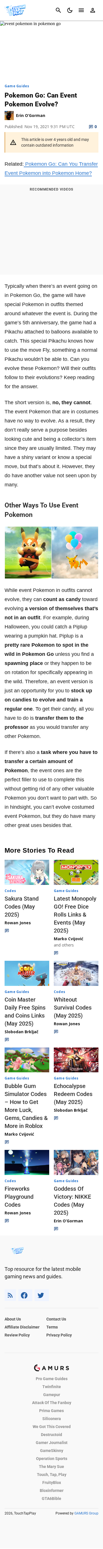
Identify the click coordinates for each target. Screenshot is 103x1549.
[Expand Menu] (81, 10)
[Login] (92, 10)
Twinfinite (51, 1386)
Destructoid (51, 1434)
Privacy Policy (59, 1335)
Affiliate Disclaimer (22, 1327)
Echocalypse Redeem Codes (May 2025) (73, 1094)
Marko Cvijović (68, 938)
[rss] (10, 1295)
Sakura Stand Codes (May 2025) (22, 906)
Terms (52, 1327)
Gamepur (51, 1394)
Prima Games (51, 1410)
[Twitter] (42, 1295)
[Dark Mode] (70, 10)
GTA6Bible (51, 1498)
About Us (13, 1319)
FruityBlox (51, 1482)
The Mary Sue (51, 1466)
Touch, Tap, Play (51, 1474)
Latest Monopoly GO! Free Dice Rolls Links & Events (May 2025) (75, 914)
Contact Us (56, 1319)
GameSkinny (51, 1450)
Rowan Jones (18, 922)
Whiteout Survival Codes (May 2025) (73, 1007)
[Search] (58, 10)
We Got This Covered (52, 1426)
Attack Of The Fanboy (51, 1402)
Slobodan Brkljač (21, 1031)
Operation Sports (51, 1458)
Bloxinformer (52, 1490)
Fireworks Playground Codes (19, 1196)
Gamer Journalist (52, 1442)
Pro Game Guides (52, 1378)
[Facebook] (25, 1295)
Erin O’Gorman (68, 1221)
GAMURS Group (86, 1513)
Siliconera (51, 1418)
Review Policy (17, 1335)
